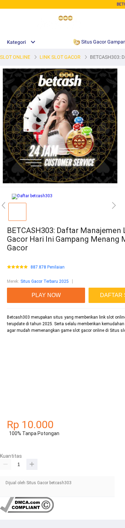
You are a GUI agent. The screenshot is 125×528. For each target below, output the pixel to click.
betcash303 (18, 367)
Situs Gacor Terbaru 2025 (44, 281)
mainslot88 (18, 343)
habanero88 (18, 355)
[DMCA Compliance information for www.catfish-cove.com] (27, 511)
